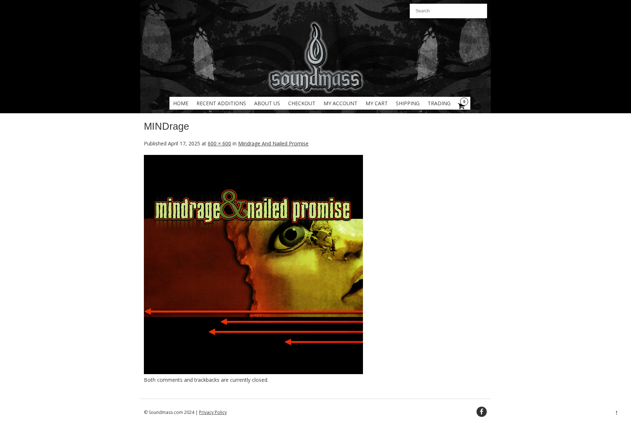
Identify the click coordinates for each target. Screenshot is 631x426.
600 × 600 (219, 143)
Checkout (302, 103)
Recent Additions (221, 103)
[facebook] (481, 411)
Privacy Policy (213, 412)
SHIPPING (408, 103)
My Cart (377, 103)
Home (180, 103)
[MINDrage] (253, 372)
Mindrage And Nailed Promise (273, 143)
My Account (340, 103)
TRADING (439, 103)
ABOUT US (267, 103)
